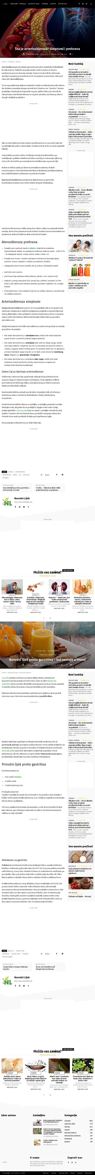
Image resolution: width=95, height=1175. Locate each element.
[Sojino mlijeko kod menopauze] (37, 1142)
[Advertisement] (33, 122)
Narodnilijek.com (16, 1173)
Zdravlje (44, 40)
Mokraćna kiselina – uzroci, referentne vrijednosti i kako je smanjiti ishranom (83, 600)
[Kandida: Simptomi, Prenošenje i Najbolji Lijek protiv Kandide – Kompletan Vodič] (35, 586)
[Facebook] (79, 4)
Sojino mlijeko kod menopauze (50, 1141)
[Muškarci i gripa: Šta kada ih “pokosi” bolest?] (81, 246)
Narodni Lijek (33, 54)
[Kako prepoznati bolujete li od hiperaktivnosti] (37, 1122)
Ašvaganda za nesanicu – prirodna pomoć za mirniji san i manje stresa (80, 74)
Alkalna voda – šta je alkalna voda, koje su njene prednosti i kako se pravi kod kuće (80, 193)
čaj (20, 474)
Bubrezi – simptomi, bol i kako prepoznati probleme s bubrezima (59, 599)
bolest (15, 474)
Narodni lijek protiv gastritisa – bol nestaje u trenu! (16, 489)
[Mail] (24, 506)
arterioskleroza (20, 471)
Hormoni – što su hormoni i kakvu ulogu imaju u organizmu (80, 114)
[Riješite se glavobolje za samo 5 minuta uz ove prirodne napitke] (81, 270)
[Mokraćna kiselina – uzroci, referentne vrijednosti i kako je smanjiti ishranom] (83, 586)
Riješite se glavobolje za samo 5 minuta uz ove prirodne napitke (79, 285)
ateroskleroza (7, 474)
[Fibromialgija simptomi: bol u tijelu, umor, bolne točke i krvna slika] (12, 586)
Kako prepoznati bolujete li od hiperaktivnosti (52, 1121)
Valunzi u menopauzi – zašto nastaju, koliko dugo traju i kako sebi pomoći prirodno (80, 134)
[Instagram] (83, 4)
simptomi (6, 477)
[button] (91, 3)
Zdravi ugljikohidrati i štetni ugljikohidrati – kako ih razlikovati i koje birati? (80, 94)
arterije (10, 471)
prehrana (26, 474)
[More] (62, 474)
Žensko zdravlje (74, 129)
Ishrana (71, 89)
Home (4, 62)
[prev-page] (44, 618)
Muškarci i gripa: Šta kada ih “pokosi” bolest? (81, 259)
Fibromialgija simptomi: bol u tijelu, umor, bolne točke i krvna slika (12, 600)
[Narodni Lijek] (24, 54)
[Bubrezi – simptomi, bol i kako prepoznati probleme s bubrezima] (59, 586)
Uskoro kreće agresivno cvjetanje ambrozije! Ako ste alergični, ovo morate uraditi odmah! (52, 1131)
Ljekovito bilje (73, 69)
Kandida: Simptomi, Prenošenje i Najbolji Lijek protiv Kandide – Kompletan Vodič (35, 600)
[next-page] (50, 618)
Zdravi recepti (74, 279)
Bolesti (51, 40)
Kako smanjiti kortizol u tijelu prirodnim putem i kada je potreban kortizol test (79, 215)
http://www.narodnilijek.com (23, 502)
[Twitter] (86, 4)
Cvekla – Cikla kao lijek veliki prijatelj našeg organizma (48, 489)
